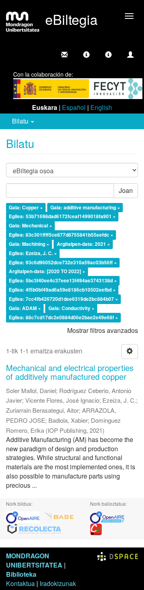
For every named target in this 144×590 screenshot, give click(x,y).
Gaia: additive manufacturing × (85, 207)
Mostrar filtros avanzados (102, 330)
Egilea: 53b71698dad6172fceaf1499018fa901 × (62, 216)
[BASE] (59, 516)
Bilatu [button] (21, 121)
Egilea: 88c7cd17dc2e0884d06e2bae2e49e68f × (63, 317)
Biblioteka (21, 574)
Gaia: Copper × (26, 207)
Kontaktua (20, 583)
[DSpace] (117, 555)
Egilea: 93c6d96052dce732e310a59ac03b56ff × (63, 262)
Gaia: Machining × (29, 243)
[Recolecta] (34, 528)
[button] (86, 54)
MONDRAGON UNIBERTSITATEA (34, 560)
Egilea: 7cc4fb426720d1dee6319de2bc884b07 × (63, 298)
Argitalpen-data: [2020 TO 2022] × (47, 271)
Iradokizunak (58, 583)
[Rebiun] (96, 528)
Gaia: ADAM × (25, 308)
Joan (126, 190)
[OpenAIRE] (25, 516)
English (101, 107)
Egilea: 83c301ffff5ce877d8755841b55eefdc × (61, 234)
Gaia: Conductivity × (71, 308)
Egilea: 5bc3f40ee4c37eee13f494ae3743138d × (63, 280)
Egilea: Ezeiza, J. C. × (33, 253)
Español (74, 107)
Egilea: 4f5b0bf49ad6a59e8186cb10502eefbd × (62, 289)
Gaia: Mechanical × (30, 225)
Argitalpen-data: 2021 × (83, 243)
